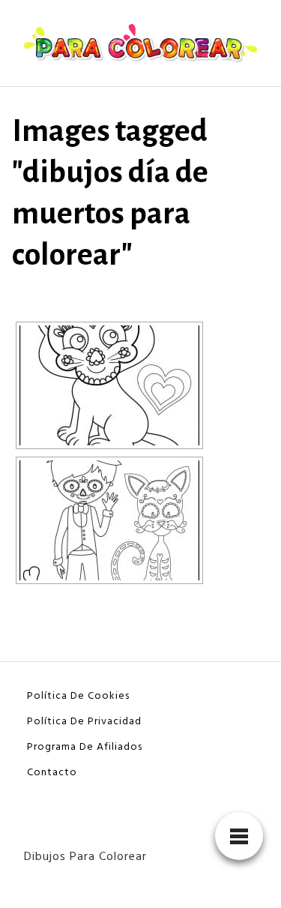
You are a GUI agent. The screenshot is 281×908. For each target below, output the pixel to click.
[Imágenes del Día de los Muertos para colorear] (109, 385)
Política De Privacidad (84, 721)
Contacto (52, 772)
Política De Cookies (78, 696)
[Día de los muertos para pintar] (109, 520)
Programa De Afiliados (84, 747)
